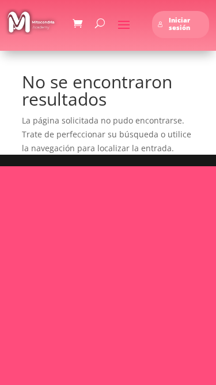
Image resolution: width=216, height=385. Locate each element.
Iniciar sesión (179, 24)
